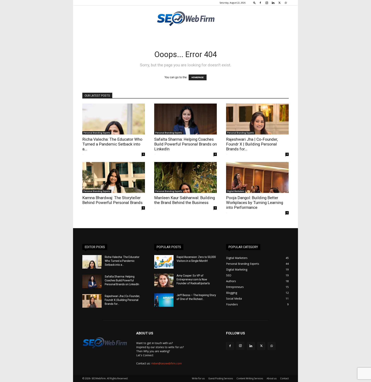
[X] (279, 2)
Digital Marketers (235, 191)
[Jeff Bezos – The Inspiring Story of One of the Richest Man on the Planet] (164, 300)
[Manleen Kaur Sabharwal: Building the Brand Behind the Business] (185, 177)
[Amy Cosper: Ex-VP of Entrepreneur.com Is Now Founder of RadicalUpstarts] (164, 280)
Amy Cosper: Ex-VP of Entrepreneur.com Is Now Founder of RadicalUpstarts (193, 279)
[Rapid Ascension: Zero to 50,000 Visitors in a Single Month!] (164, 262)
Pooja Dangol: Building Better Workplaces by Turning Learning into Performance (254, 202)
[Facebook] (260, 2)
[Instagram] (267, 2)
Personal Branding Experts (96, 132)
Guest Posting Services (220, 378)
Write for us (198, 378)
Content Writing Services (250, 378)
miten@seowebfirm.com (166, 363)
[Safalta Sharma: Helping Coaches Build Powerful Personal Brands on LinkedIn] (185, 119)
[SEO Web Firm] (185, 18)
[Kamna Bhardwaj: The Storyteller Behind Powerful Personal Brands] (113, 177)
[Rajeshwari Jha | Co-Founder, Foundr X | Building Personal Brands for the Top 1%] (257, 119)
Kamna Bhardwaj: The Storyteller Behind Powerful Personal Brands (112, 200)
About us (272, 378)
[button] (254, 2)
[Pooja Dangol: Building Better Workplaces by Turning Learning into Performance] (257, 177)
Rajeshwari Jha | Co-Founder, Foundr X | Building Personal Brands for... (252, 144)
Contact (284, 378)
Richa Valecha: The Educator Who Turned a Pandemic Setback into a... (112, 144)
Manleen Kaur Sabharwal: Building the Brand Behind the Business (184, 200)
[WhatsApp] (286, 2)
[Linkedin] (273, 2)
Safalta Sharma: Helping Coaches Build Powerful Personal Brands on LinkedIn (185, 144)
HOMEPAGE (197, 77)
